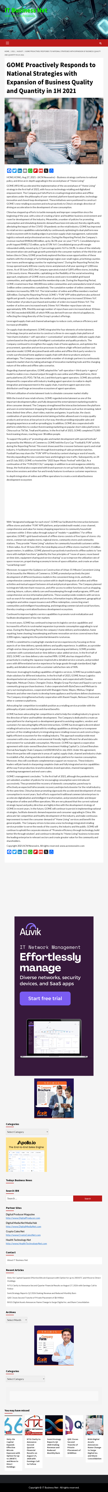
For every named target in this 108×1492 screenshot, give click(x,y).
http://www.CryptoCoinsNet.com (23, 1235)
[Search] (100, 43)
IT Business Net (26, 10)
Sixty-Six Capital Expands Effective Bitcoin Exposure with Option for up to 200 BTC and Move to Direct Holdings (54, 1279)
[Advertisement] (54, 25)
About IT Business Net (17, 1260)
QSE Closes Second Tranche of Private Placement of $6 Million (35, 1297)
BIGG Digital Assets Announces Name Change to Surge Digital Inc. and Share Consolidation (48, 1302)
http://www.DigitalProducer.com (23, 1218)
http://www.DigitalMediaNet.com (23, 1226)
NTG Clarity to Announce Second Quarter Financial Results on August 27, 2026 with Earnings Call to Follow (52, 1287)
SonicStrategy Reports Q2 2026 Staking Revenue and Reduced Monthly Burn (41, 1293)
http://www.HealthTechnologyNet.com (26, 1243)
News (9, 1433)
